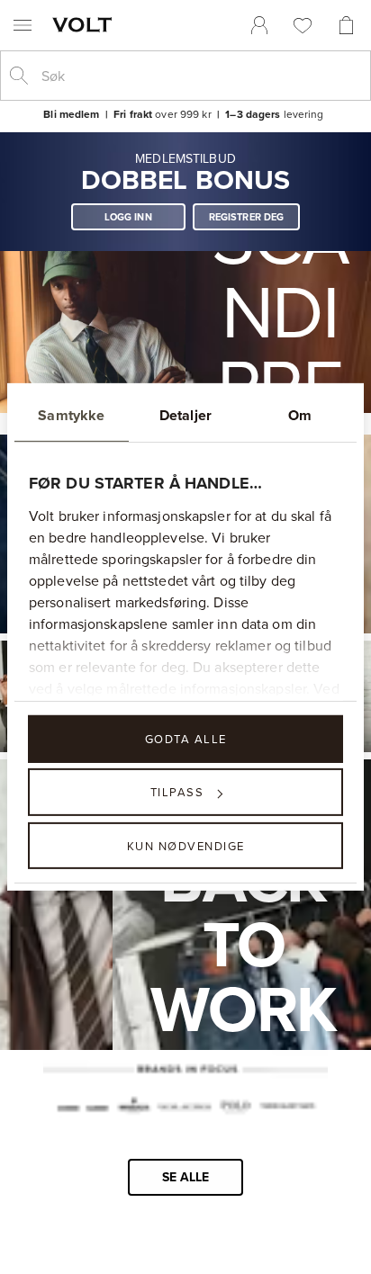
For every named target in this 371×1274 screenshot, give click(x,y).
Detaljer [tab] (185, 415)
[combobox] (200, 75)
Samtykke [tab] (71, 415)
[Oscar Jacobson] (184, 1108)
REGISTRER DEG (247, 217)
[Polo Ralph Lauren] (235, 1108)
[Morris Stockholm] (133, 1107)
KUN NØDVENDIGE (186, 845)
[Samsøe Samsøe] (83, 1108)
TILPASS (177, 792)
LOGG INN (128, 217)
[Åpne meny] (22, 25)
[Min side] (259, 25)
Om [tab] (300, 415)
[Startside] (85, 24)
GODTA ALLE (186, 739)
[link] (259, 25)
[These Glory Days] (287, 1108)
